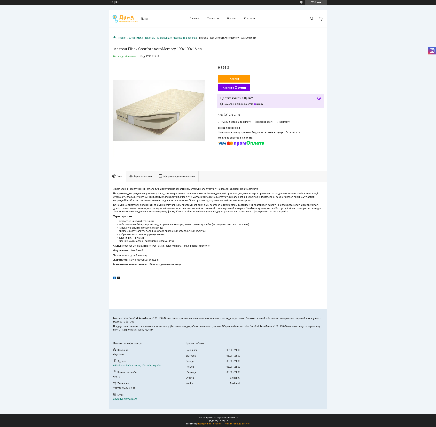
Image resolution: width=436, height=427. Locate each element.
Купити (234, 78)
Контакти (249, 18)
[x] (118, 278)
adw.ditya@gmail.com (125, 399)
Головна (194, 18)
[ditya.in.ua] (125, 18)
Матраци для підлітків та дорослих (177, 37)
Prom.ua (234, 417)
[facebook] (114, 278)
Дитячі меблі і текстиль (142, 37)
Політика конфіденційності (237, 424)
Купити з (228, 87)
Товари (211, 18)
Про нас (231, 18)
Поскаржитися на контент (209, 424)
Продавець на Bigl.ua (218, 421)
